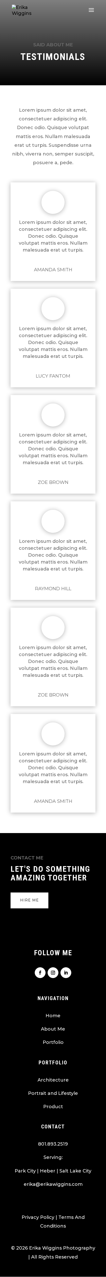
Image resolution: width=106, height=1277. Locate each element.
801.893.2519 (53, 1144)
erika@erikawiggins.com (53, 1184)
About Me (53, 1029)
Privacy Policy (38, 1217)
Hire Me (29, 900)
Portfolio (53, 1042)
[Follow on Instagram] (53, 972)
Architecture (53, 1080)
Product (53, 1106)
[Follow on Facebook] (40, 972)
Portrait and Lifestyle (53, 1093)
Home (53, 1016)
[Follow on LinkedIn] (65, 972)
